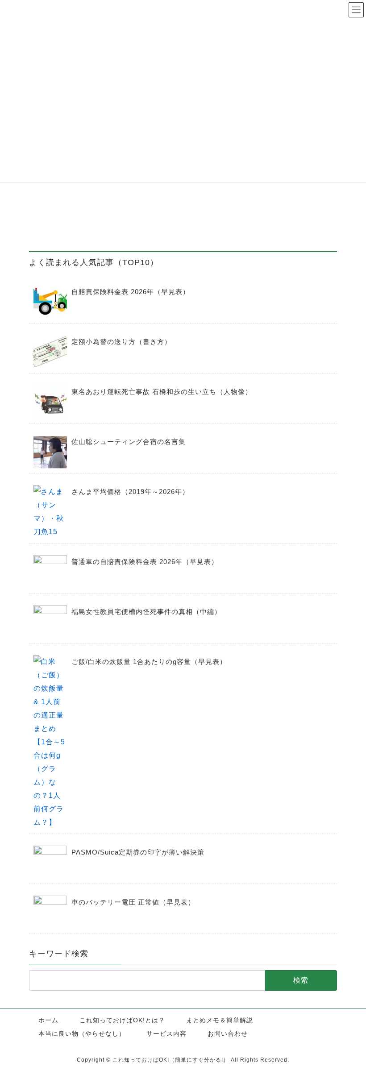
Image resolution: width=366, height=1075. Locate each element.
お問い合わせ (228, 1033)
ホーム (48, 1020)
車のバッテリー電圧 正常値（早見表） (133, 902)
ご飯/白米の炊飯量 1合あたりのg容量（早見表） (149, 661)
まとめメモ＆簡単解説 (219, 1020)
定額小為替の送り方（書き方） (121, 341)
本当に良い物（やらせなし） (81, 1033)
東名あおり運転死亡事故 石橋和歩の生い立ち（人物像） (161, 391)
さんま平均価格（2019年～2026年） (130, 491)
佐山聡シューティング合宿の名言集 (128, 441)
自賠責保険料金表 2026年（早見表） (130, 291)
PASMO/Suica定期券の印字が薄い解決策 (137, 852)
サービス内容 (166, 1033)
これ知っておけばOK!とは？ (122, 1020)
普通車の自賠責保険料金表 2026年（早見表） (144, 561)
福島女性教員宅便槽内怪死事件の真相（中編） (146, 611)
